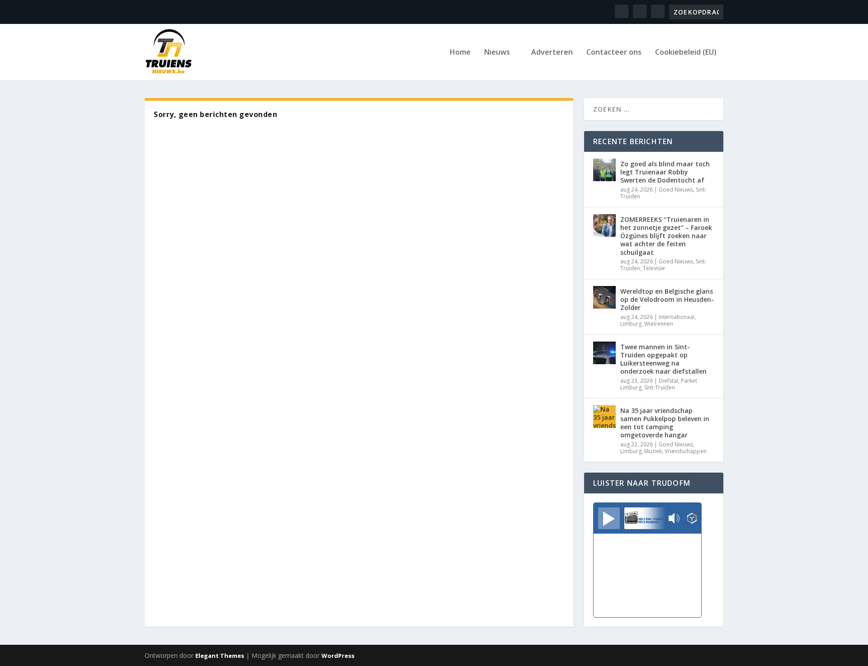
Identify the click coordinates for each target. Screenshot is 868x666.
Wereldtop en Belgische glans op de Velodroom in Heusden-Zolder (667, 299)
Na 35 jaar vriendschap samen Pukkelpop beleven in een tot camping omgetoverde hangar (664, 423)
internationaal (676, 317)
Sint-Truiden (659, 387)
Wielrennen (658, 324)
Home (460, 52)
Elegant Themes (219, 656)
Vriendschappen (686, 451)
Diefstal (668, 381)
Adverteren (552, 52)
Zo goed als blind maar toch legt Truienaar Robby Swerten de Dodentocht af (665, 171)
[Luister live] (609, 518)
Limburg (631, 324)
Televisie (654, 268)
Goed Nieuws (676, 189)
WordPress (337, 656)
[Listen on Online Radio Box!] (692, 519)
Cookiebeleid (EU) (686, 52)
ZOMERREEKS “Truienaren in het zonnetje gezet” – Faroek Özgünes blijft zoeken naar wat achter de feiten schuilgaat (666, 236)
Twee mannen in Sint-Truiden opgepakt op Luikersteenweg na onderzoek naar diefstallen (663, 359)
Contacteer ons (614, 52)
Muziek (653, 451)
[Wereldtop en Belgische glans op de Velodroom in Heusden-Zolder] (604, 297)
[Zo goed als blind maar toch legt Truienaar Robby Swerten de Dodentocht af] (604, 170)
